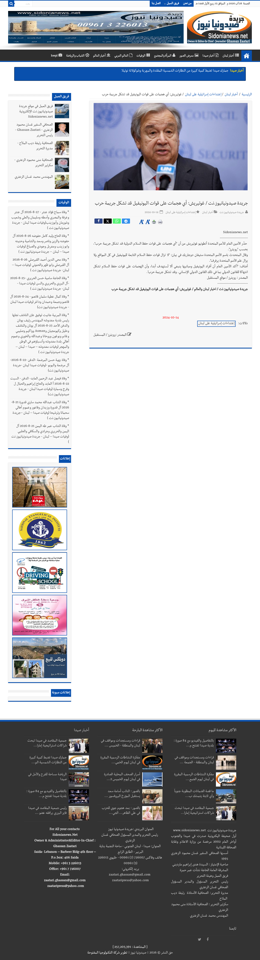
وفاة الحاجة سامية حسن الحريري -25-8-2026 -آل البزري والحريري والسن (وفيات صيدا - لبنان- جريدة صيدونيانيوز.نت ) (39, 284)
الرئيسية (247, 95)
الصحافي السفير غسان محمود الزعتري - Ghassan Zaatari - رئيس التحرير (34, 130)
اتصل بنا (156, 3)
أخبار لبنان (228, 56)
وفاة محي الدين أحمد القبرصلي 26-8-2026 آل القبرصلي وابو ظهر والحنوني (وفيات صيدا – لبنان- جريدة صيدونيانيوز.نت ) (40, 265)
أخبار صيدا (208, 56)
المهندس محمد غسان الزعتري (34, 177)
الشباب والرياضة (75, 56)
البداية (246, 55)
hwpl (54, 56)
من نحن (187, 3)
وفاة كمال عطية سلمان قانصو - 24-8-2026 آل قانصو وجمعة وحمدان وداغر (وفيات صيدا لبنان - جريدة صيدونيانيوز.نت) (39, 302)
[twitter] (199, 939)
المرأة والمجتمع (162, 56)
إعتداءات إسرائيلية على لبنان (203, 95)
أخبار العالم (99, 56)
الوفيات (140, 56)
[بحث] (11, 4)
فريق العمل (173, 3)
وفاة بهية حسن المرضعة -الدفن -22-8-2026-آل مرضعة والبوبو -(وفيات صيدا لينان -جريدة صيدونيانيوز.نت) (39, 365)
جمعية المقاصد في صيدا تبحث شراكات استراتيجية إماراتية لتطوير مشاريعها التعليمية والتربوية (169, 71)
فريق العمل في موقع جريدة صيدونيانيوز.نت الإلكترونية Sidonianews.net (36, 112)
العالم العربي (121, 56)
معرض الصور (186, 56)
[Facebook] (207, 939)
